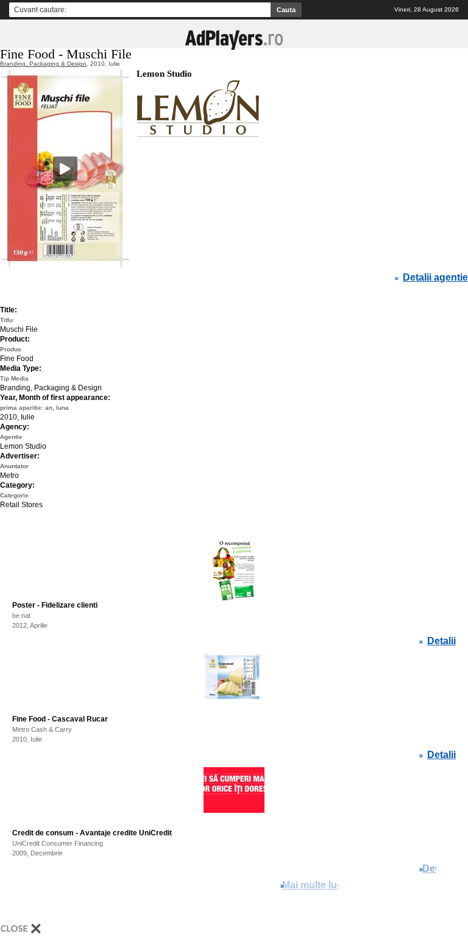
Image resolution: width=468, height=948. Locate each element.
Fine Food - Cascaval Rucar (60, 719)
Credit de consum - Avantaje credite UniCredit (92, 833)
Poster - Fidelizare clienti (55, 605)
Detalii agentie (435, 278)
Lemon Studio (164, 74)
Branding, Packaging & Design (43, 63)
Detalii (441, 641)
